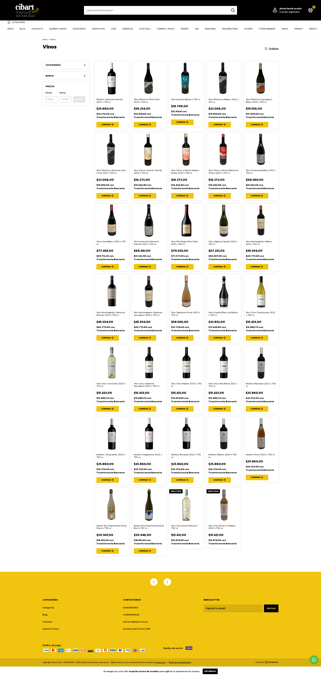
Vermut (298, 28)
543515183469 (130, 607)
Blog (22, 28)
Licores (248, 28)
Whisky (313, 28)
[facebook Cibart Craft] (167, 582)
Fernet (185, 28)
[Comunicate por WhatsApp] (314, 660)
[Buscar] (233, 10)
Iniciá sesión (294, 8)
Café (113, 28)
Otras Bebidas (267, 28)
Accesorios (79, 28)
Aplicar (79, 99)
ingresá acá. (160, 662)
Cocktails (145, 28)
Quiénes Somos (58, 28)
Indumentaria (230, 28)
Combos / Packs (166, 28)
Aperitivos (98, 28)
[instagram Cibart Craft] (154, 582)
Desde (49, 92)
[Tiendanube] (266, 663)
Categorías (18, 22)
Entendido (210, 671)
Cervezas (127, 28)
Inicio (10, 28)
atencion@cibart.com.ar (135, 621)
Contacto (37, 28)
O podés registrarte (289, 12)
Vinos (284, 28)
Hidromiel (210, 28)
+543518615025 (131, 614)
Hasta (62, 92)
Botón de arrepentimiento (180, 662)
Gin (197, 28)
